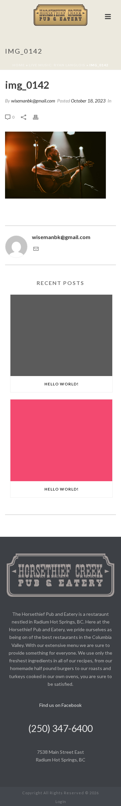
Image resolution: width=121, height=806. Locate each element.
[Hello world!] (61, 335)
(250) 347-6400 (60, 728)
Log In (60, 801)
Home (18, 65)
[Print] (39, 116)
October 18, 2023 (88, 100)
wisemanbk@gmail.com (33, 100)
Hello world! (61, 383)
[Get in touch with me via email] (36, 249)
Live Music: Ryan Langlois (57, 65)
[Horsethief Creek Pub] (60, 15)
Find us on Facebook (60, 705)
